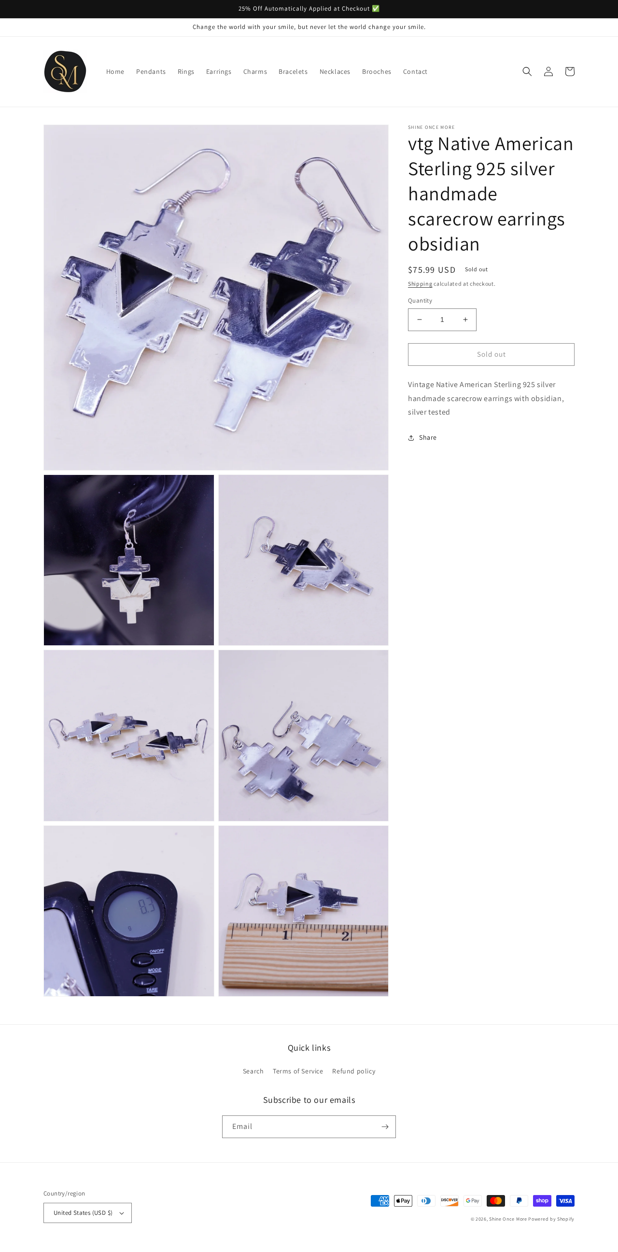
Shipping (420, 283)
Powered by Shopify (551, 1219)
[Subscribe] (384, 1126)
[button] (527, 71)
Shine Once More (508, 1219)
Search (253, 1071)
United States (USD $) (83, 1213)
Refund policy (353, 1071)
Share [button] (428, 437)
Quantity (420, 300)
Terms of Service (298, 1071)
